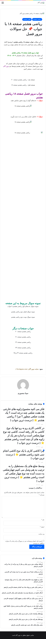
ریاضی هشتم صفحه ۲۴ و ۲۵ (23, 353)
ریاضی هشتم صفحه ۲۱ (23, 337)
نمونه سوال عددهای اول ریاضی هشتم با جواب (23, 306)
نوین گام (6, 66)
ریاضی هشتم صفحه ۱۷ (19, 85)
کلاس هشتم (26, 19)
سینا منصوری (23, 393)
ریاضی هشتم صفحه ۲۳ (23, 347)
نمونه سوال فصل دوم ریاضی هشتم (23, 312)
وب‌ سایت (41, 534)
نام (42, 520)
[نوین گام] (41, 3)
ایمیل (42, 527)
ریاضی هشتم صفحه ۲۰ (19, 80)
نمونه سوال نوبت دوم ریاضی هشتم (23, 317)
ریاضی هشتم (37, 19)
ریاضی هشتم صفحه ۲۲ (23, 342)
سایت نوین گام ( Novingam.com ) (27, 369)
